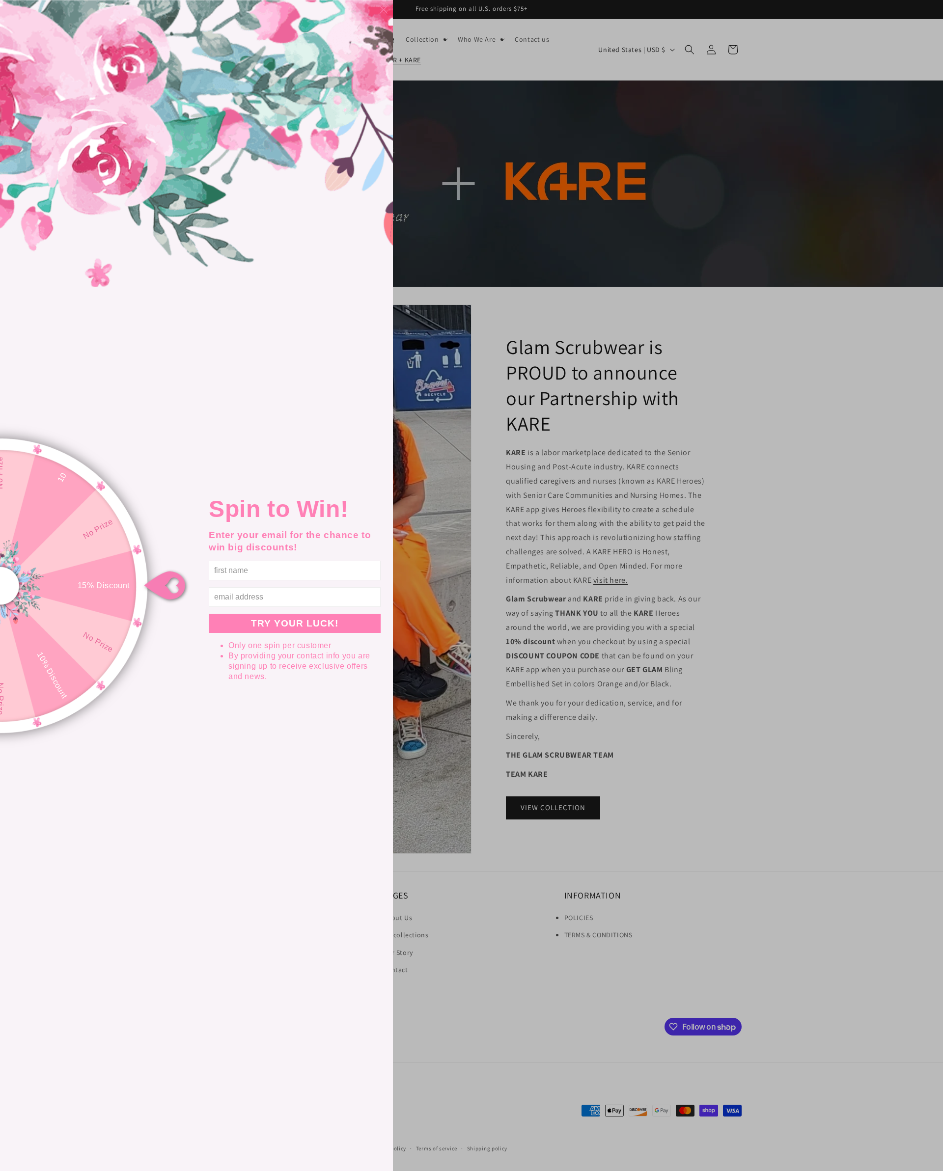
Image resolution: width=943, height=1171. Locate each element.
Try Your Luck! (294, 623)
